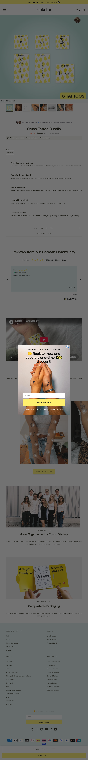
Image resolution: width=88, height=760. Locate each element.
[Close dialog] (68, 347)
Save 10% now (44, 402)
